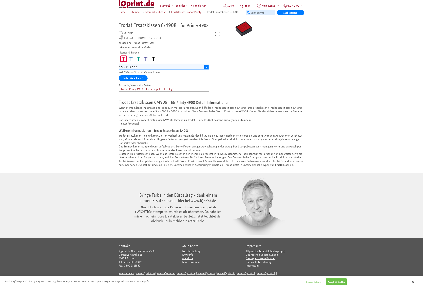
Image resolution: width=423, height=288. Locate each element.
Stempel (165, 5)
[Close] (413, 282)
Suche (230, 5)
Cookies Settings (313, 282)
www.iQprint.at (166, 273)
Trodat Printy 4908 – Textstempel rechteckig (147, 89)
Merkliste (187, 258)
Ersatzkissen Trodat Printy (186, 11)
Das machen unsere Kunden (262, 254)
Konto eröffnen (191, 261)
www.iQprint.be (186, 273)
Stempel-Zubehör (155, 11)
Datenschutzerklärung (258, 261)
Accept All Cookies (336, 282)
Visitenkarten (198, 5)
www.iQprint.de (145, 273)
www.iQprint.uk (266, 273)
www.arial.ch (126, 273)
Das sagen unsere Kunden (260, 258)
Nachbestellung (191, 251)
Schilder (180, 5)
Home (122, 11)
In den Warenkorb (132, 78)
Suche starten (290, 12)
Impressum (252, 265)
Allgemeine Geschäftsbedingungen (265, 251)
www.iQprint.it (226, 273)
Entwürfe (187, 254)
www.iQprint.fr (206, 273)
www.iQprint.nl (246, 273)
